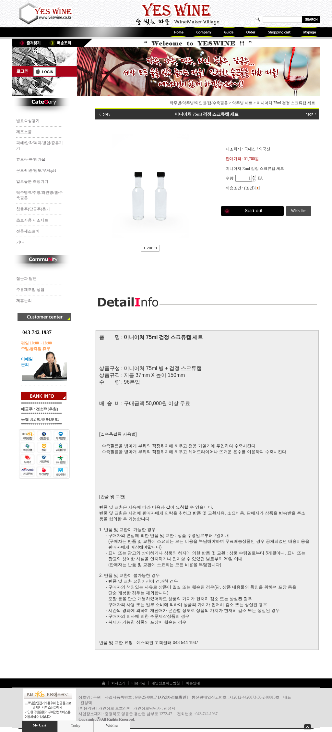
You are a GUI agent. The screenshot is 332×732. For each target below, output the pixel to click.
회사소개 (118, 683)
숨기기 (307, 726)
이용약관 (138, 683)
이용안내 (193, 683)
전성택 (169, 708)
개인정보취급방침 (165, 683)
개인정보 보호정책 (115, 708)
